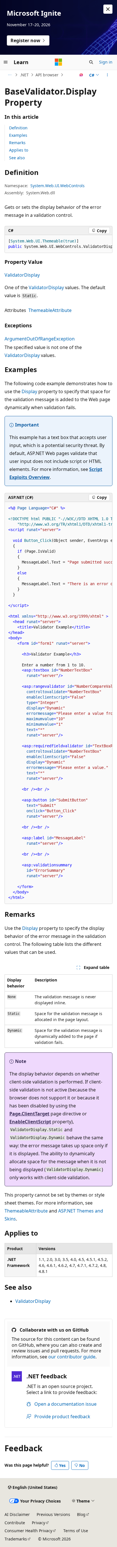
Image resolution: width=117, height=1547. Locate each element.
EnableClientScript (30, 1122)
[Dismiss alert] (107, 9)
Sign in (105, 62)
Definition (18, 127)
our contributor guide (71, 1357)
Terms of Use (75, 1530)
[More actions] (107, 74)
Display (29, 391)
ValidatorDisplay (22, 275)
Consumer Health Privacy (28, 1530)
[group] (58, 244)
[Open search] (91, 62)
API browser (46, 74)
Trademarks (16, 1539)
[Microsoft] (58, 62)
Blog (81, 1514)
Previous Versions (53, 1514)
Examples (18, 135)
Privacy (38, 1522)
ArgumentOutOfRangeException (40, 339)
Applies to (18, 150)
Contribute (15, 1522)
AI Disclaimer (17, 1514)
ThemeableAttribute (50, 310)
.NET (24, 74)
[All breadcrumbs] (9, 74)
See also (17, 157)
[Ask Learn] (81, 74)
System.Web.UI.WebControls (57, 185)
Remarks (17, 142)
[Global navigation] (5, 62)
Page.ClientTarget (29, 1114)
